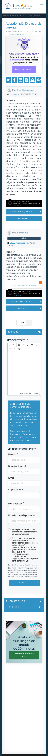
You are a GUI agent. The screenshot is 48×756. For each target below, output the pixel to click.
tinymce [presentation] (35, 393)
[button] (10, 345)
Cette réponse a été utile (27, 285)
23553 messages (17, 243)
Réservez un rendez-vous (24, 654)
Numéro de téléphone (20, 515)
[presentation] (10, 345)
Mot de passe (15, 503)
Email (11, 478)
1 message (14, 94)
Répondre (22, 218)
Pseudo (12, 454)
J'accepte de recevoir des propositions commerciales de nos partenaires (24, 531)
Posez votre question (22, 212)
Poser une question (24, 69)
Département (15, 489)
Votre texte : (18, 340)
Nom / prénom (16, 466)
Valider (22, 583)
